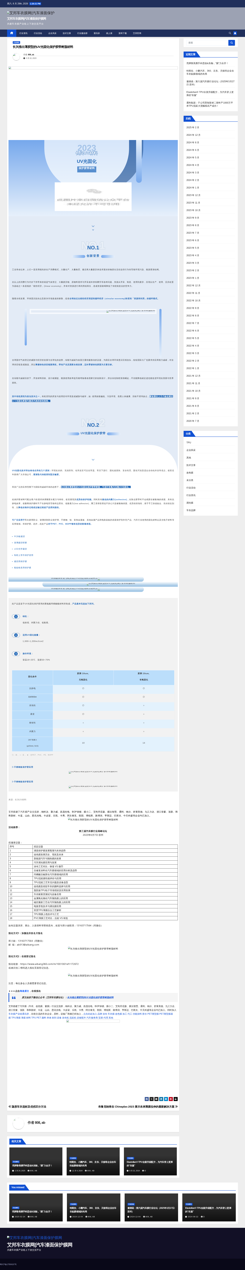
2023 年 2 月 (192, 270)
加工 (124, 1014)
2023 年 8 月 (192, 225)
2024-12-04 (78, 1217)
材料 (28, 1018)
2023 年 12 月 (193, 195)
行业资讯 (23, 33)
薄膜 (23, 1018)
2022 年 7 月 (192, 323)
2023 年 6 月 (192, 240)
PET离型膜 (153, 1014)
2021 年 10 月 (193, 391)
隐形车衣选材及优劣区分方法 (28, 1106)
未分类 (189, 480)
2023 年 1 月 (192, 278)
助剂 (54, 1018)
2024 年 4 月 (192, 165)
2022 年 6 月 (192, 330)
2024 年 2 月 (192, 180)
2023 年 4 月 (192, 255)
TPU (33, 1018)
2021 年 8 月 (192, 406)
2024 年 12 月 (193, 135)
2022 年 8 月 (192, 315)
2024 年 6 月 (192, 150)
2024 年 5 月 (192, 157)
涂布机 (65, 1018)
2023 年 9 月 (192, 218)
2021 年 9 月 (192, 398)
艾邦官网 (137, 33)
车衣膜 (111, 1014)
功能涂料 (137, 1014)
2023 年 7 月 (192, 233)
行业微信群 (82, 33)
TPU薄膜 (16, 1018)
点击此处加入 (90, 1014)
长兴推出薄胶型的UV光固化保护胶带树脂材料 (90, 997)
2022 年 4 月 (192, 346)
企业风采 (52, 33)
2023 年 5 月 (192, 248)
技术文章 (67, 33)
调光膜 (189, 503)
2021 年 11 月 (193, 383)
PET (39, 1018)
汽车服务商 (92, 1018)
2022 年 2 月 (192, 361)
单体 (49, 1018)
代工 (130, 1014)
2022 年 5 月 (192, 338)
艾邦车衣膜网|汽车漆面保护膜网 (26, 18)
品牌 (100, 1014)
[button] (230, 33)
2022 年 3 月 (192, 353)
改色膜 (118, 1014)
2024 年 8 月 (192, 142)
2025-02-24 (20, 1217)
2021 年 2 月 (192, 413)
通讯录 (97, 33)
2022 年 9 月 (192, 308)
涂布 (105, 1014)
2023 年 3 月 (192, 263)
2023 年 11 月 (193, 203)
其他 (111, 1018)
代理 (106, 1018)
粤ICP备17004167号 (8, 1264)
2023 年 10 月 (193, 210)
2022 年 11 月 (193, 293)
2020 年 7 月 (192, 421)
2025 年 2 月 (192, 127)
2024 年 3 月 (192, 172)
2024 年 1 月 (192, 187)
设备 (59, 1018)
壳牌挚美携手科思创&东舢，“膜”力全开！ (32, 1165)
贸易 (100, 1018)
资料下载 (123, 33)
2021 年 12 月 (193, 376)
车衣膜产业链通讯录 (19, 1014)
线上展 (109, 33)
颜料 (44, 1018)
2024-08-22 (193, 1217)
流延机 (72, 1018)
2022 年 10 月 (193, 300)
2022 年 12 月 (193, 285)
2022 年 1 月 (192, 368)
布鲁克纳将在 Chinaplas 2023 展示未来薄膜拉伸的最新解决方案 (136, 1106)
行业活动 (38, 33)
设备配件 (81, 1018)
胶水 (144, 1014)
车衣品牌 (191, 510)
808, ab (31, 54)
